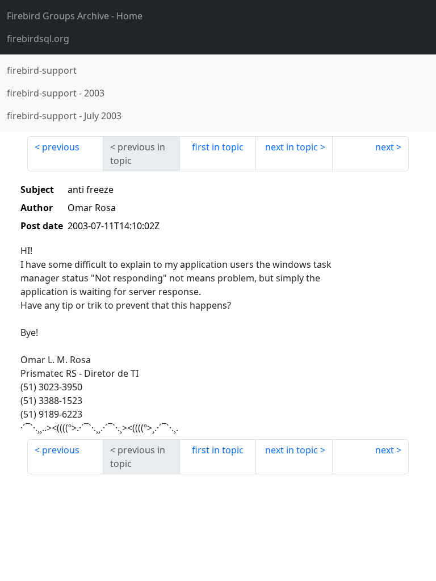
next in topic (291, 147)
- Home (74, 16)
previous (60, 147)
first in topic (218, 147)
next (384, 147)
